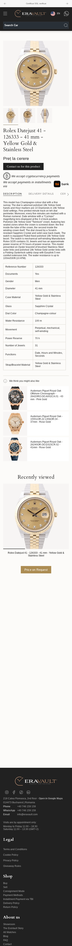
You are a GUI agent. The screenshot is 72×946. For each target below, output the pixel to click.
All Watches (9, 932)
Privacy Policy (10, 860)
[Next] (67, 3)
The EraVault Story (13, 928)
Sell (5, 887)
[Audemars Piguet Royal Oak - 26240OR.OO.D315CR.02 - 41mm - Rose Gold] (15, 449)
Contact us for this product (23, 166)
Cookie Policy (10, 854)
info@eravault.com (27, 814)
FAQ (5, 940)
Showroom (9, 924)
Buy (5, 883)
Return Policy (10, 907)
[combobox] (36, 25)
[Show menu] (5, 13)
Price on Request (36, 569)
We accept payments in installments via (27, 184)
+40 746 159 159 (26, 806)
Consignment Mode (14, 891)
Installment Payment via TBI (18, 899)
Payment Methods (13, 895)
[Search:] (66, 25)
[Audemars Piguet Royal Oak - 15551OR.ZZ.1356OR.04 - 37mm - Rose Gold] (15, 424)
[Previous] (5, 3)
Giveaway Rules (12, 866)
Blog (5, 936)
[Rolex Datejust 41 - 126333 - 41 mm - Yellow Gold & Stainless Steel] (36, 516)
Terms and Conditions (15, 849)
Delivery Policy (11, 903)
